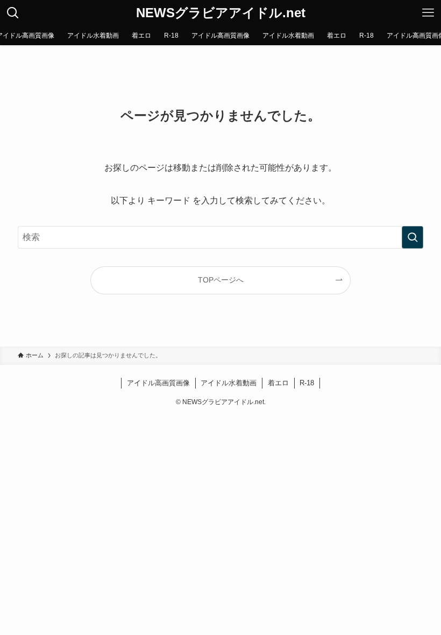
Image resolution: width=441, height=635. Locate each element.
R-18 (307, 383)
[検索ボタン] (13, 13)
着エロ (278, 383)
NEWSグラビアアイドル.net (220, 12)
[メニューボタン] (428, 13)
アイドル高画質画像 (158, 383)
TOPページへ (221, 280)
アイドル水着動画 (229, 383)
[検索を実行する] (412, 237)
